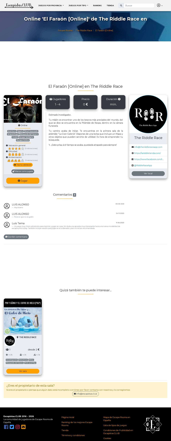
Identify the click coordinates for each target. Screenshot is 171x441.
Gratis (14, 137)
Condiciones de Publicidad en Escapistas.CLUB (118, 432)
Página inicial (67, 417)
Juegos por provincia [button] (50, 5)
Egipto (20, 131)
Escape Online (23, 140)
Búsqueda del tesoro (29, 134)
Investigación (11, 360)
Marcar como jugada (24, 171)
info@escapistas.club (86, 394)
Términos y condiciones (73, 435)
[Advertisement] (79, 63)
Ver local (148, 173)
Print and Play (30, 363)
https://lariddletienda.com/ (147, 153)
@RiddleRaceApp (143, 165)
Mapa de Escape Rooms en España (116, 419)
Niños (31, 360)
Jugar (24, 180)
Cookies (107, 438)
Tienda (110, 5)
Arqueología (13, 134)
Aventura (12, 131)
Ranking (97, 5)
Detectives (23, 360)
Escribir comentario (17, 237)
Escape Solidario (26, 137)
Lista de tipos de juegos (115, 425)
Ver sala (23, 371)
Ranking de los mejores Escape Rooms (76, 424)
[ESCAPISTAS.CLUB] (19, 6)
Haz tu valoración (24, 165)
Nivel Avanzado (31, 131)
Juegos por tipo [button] (78, 5)
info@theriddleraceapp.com (148, 147)
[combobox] (139, 5)
